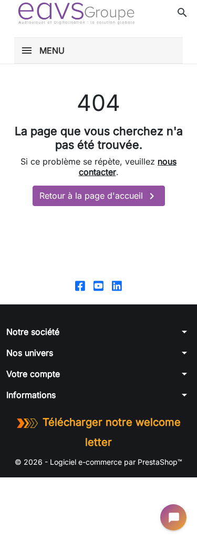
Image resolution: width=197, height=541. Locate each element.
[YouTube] (98, 285)
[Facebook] (80, 285)
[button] (182, 12)
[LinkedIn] (117, 285)
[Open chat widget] (173, 517)
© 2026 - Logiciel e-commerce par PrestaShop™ (98, 461)
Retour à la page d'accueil (98, 196)
